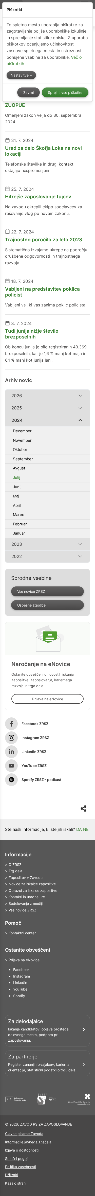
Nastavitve (20, 75)
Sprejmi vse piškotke (65, 93)
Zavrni (28, 93)
